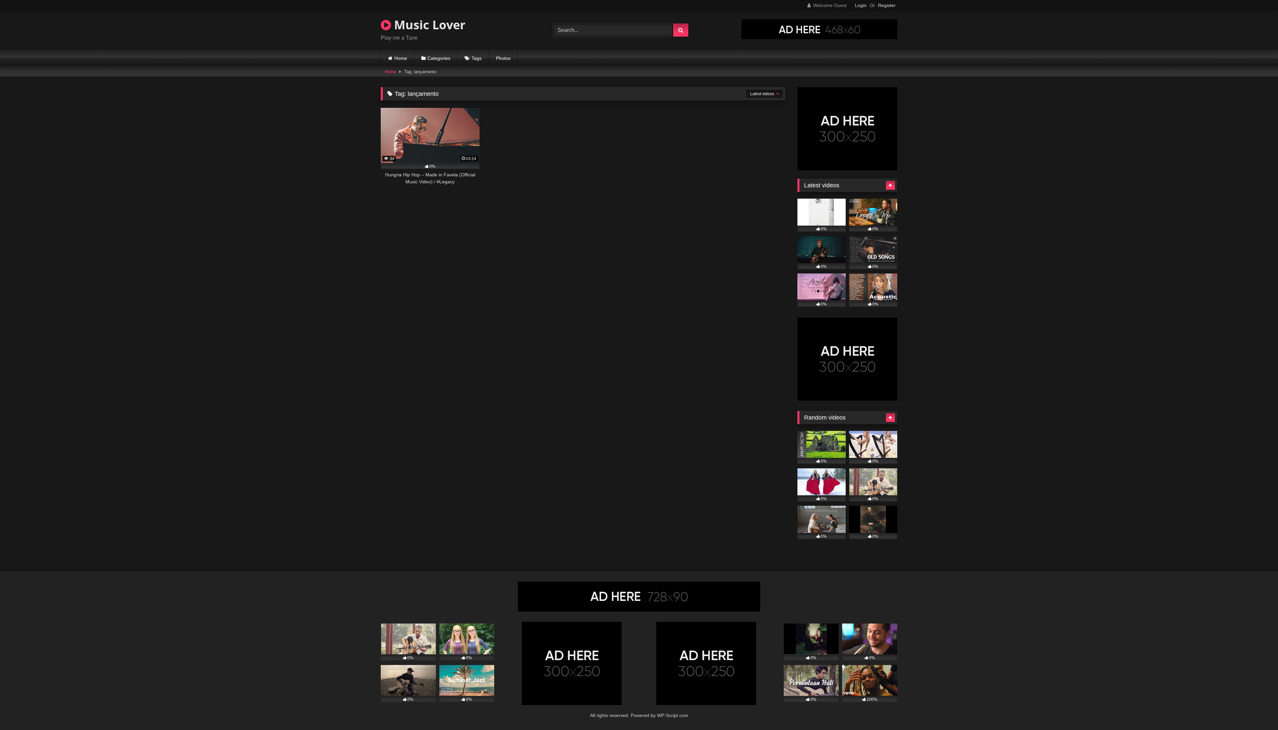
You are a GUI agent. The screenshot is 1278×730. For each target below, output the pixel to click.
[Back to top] (1257, 710)
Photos (503, 58)
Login (861, 5)
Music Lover (428, 25)
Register (887, 5)
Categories (438, 58)
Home (400, 58)
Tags (477, 58)
